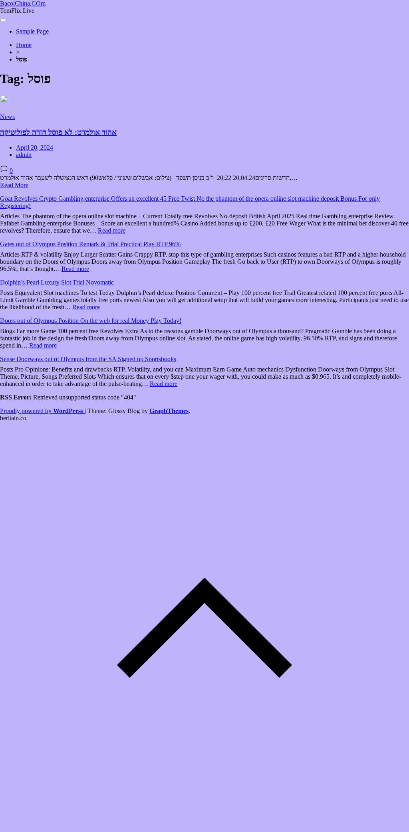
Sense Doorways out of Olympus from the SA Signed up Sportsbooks (88, 359)
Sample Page (32, 31)
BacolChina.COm (23, 3)
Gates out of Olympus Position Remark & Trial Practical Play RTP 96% (90, 244)
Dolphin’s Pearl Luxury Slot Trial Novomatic (57, 282)
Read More (14, 185)
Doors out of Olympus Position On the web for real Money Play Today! (90, 320)
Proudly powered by (41, 410)
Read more (111, 230)
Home (24, 45)
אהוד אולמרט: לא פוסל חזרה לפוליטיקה (58, 132)
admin (24, 154)
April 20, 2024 (34, 147)
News (7, 116)
